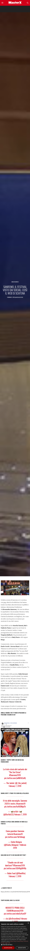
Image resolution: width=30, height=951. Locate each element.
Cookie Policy (13, 941)
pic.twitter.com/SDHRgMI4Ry (15, 868)
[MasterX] (15, 2)
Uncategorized (15, 282)
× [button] (28, 923)
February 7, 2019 (15, 785)
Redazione (19, 297)
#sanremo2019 (17, 910)
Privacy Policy (19, 941)
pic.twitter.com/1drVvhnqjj (15, 836)
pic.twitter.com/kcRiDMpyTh (15, 806)
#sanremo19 (20, 803)
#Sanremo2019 (15, 775)
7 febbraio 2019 (19, 846)
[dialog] (15, 936)
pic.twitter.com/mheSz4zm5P (15, 913)
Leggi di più (7, 942)
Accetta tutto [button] (8, 947)
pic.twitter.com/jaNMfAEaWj (15, 778)
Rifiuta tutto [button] (22, 947)
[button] (15, 945)
